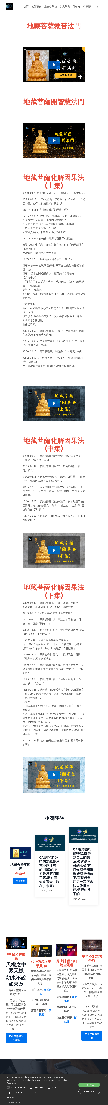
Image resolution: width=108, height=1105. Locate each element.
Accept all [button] (89, 1085)
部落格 (76, 6)
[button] (8, 1087)
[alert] (54, 1089)
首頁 (26, 6)
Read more (11, 1083)
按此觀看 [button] (20, 881)
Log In (97, 6)
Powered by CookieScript (15, 1102)
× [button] (105, 1076)
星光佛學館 (50, 6)
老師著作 (36, 6)
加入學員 (65, 6)
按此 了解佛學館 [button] (92, 1036)
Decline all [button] (89, 1091)
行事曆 (87, 6)
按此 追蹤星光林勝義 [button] (16, 1038)
